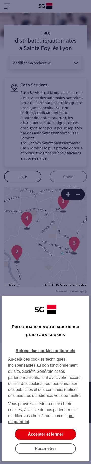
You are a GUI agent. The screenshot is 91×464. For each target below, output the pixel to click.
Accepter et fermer (45, 434)
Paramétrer (45, 448)
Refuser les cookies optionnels (45, 351)
